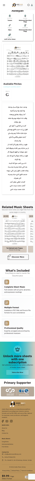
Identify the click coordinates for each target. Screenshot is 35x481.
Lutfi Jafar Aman (9, 39)
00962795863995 (9, 457)
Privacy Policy (6, 471)
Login (32, 5)
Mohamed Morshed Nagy (25, 21)
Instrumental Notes (7, 444)
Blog (3, 431)
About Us (4, 428)
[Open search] (28, 5)
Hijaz (9, 30)
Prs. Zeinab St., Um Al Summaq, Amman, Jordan (18, 460)
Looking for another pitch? (12, 87)
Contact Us (5, 433)
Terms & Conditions (27, 471)
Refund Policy (16, 471)
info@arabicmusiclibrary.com (12, 454)
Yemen (10, 20)
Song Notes (5, 442)
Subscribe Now (17, 372)
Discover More (18, 257)
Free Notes (5, 447)
